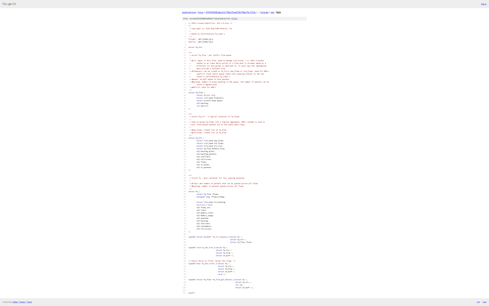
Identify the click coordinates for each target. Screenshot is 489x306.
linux (200, 12)
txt (478, 302)
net (272, 12)
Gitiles (15, 302)
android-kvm (189, 12)
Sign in (483, 4)
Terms (29, 302)
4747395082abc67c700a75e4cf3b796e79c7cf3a (231, 12)
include (264, 12)
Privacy (22, 302)
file (234, 19)
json (484, 302)
